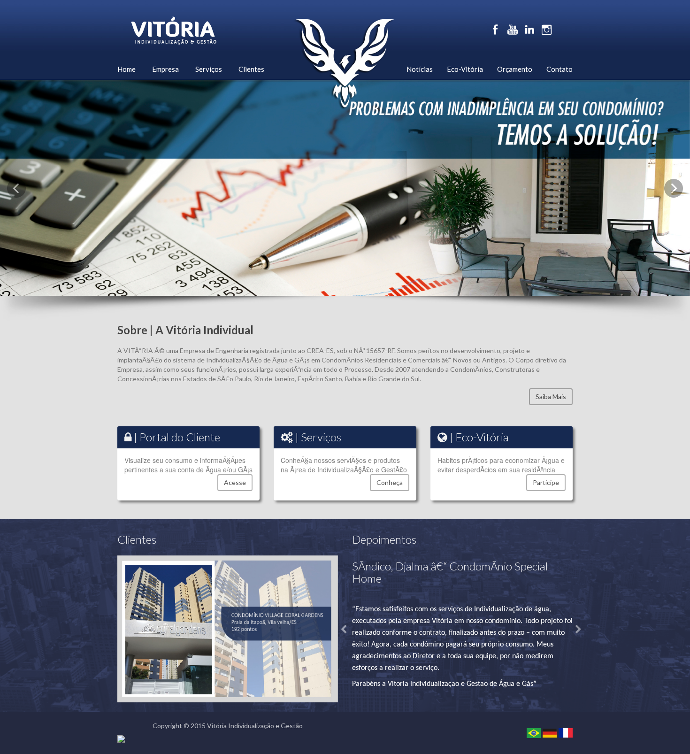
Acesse (235, 482)
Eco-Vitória (465, 69)
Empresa (165, 69)
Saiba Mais (551, 396)
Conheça (389, 482)
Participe (546, 482)
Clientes (251, 69)
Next (673, 188)
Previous (16, 188)
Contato (559, 69)
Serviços (208, 69)
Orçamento (514, 69)
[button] (340, 625)
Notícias (419, 69)
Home (126, 69)
